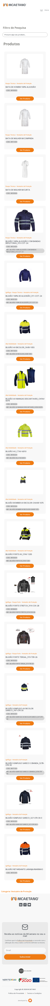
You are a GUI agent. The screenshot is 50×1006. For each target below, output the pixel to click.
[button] (44, 10)
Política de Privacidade (25, 940)
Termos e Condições (34, 993)
